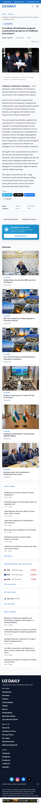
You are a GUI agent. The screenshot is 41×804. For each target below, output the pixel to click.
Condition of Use (9, 731)
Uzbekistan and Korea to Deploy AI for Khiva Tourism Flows (20, 661)
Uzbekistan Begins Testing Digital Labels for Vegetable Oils (20, 503)
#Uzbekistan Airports (29, 219)
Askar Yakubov (7, 38)
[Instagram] (17, 779)
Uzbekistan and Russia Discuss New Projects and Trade (17, 538)
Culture (5, 706)
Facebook (30, 194)
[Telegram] (12, 779)
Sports (5, 709)
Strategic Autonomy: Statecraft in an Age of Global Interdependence (20, 640)
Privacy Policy (7, 735)
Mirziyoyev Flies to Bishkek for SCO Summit (20, 530)
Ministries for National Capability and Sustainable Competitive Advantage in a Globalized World (19, 620)
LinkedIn (5, 767)
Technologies (7, 702)
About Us (6, 728)
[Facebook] (23, 779)
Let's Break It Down (32, 2)
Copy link (8, 199)
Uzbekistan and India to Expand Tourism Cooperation (19, 494)
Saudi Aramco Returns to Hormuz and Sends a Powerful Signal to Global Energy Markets (20, 631)
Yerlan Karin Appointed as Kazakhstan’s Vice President (19, 522)
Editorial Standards (9, 745)
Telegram (8, 194)
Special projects (19, 2)
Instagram (6, 757)
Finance (5, 699)
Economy (11, 14)
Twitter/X (19, 194)
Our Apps (6, 738)
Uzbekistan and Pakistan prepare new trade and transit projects (20, 547)
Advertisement (8, 741)
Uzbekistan (6, 692)
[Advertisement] (20, 801)
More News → (8, 556)
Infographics (7, 2)
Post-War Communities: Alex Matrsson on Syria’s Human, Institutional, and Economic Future (19, 650)
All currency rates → (11, 584)
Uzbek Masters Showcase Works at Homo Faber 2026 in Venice (19, 512)
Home (4, 14)
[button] (33, 6)
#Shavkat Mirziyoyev (11, 219)
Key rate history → (10, 604)
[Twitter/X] (29, 779)
